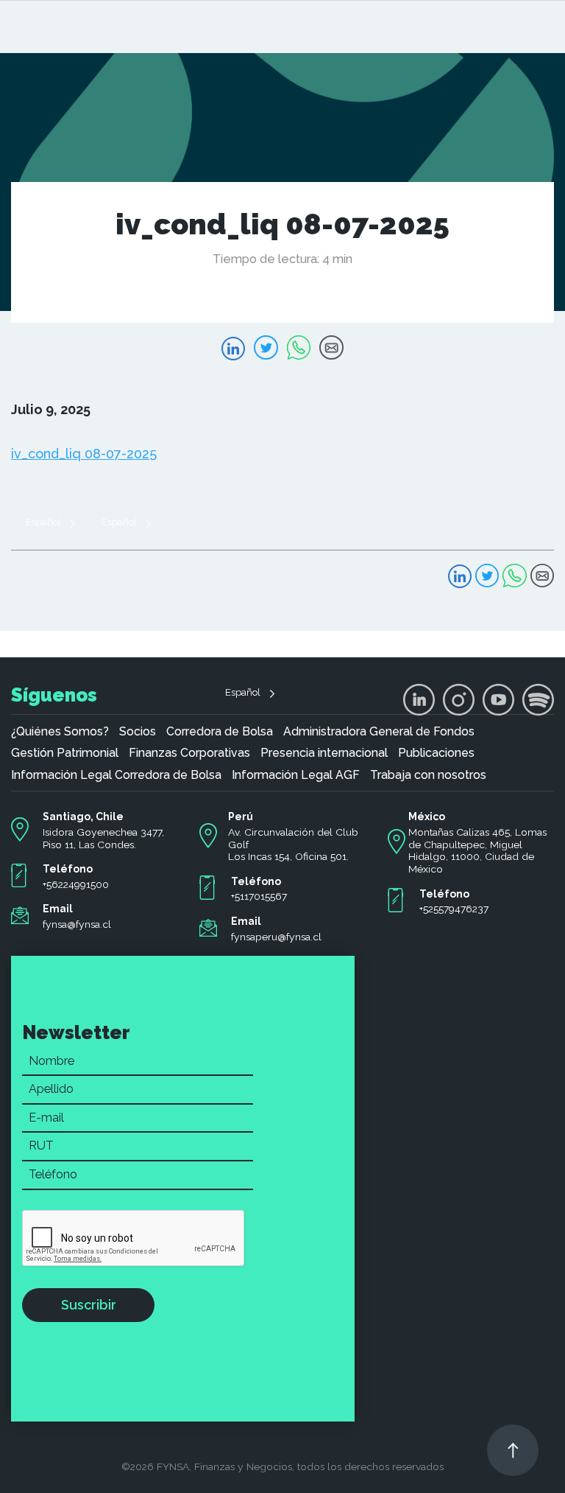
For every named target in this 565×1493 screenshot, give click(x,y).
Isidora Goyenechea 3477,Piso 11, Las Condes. (103, 838)
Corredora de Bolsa (219, 731)
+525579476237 (453, 909)
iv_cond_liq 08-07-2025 (84, 453)
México (426, 816)
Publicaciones (436, 753)
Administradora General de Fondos (379, 731)
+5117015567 (259, 896)
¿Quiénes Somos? (60, 731)
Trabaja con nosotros (428, 775)
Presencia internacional (324, 753)
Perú (240, 816)
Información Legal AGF (296, 775)
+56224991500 (76, 884)
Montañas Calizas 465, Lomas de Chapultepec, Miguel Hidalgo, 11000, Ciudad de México (477, 850)
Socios (137, 731)
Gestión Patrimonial (64, 753)
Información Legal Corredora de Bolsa (116, 775)
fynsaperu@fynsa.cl (276, 937)
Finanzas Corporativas (189, 753)
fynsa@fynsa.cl (77, 924)
